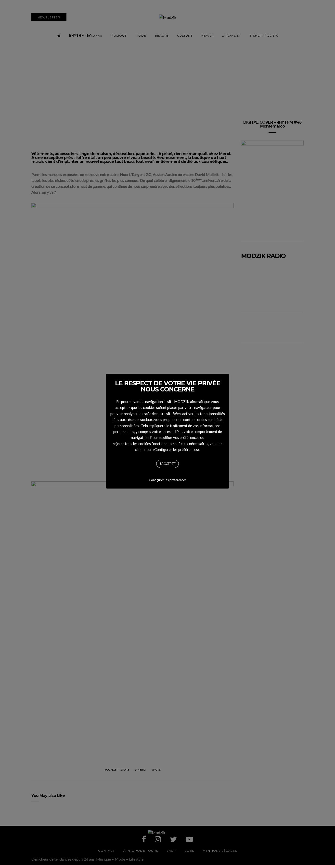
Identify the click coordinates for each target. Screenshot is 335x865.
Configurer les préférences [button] (167, 480)
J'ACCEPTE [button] (167, 464)
